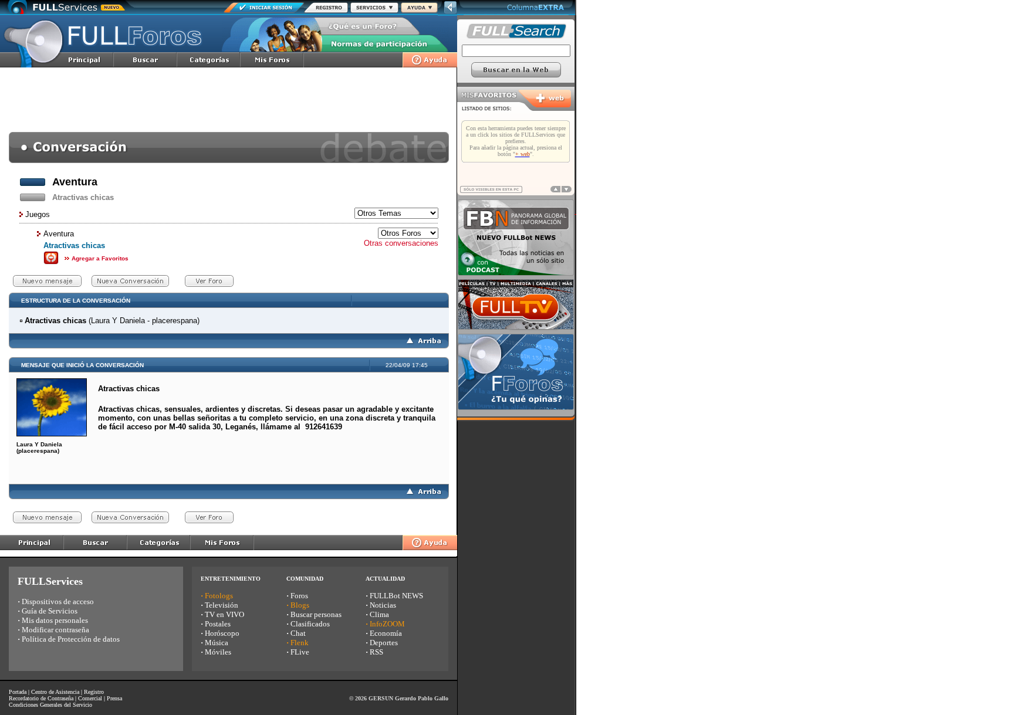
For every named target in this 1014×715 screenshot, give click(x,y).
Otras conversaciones (401, 243)
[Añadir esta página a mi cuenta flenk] (51, 262)
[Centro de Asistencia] (419, 10)
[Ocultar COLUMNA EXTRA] (450, 13)
